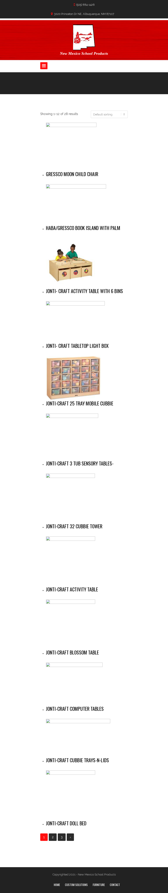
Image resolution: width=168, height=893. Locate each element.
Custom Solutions (76, 884)
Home (57, 884)
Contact (115, 884)
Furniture (99, 884)
